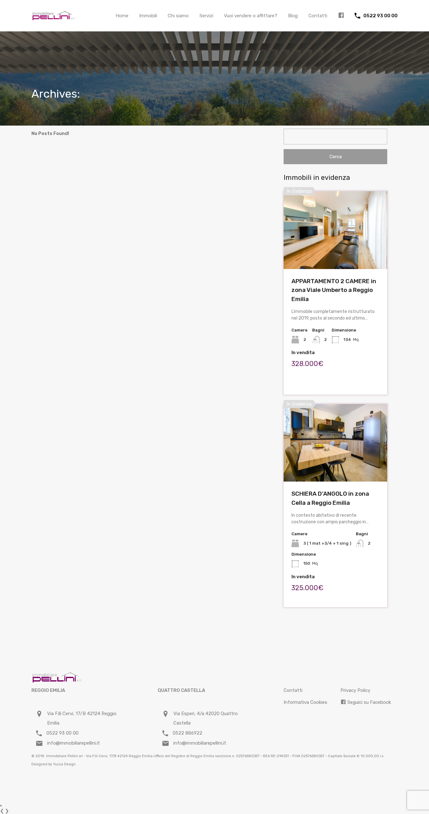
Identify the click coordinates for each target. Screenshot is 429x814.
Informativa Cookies (305, 702)
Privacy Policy (355, 690)
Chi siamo (178, 16)
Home (122, 16)
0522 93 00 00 (380, 16)
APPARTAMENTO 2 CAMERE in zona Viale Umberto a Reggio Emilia (333, 290)
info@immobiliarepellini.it (73, 743)
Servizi (206, 16)
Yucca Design (64, 764)
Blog (293, 16)
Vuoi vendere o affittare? (250, 16)
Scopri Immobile (335, 253)
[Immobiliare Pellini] (53, 17)
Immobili (148, 16)
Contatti (317, 16)
